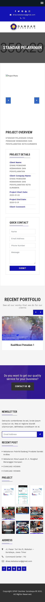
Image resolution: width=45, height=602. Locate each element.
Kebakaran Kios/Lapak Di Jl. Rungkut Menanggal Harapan (20, 460)
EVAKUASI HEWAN (11, 466)
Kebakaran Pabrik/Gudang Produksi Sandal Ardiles (23, 453)
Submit (22, 268)
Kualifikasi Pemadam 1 (22, 344)
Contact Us (21, 386)
